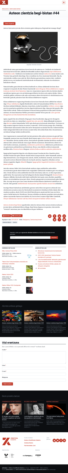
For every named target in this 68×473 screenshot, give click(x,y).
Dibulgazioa (5, 9)
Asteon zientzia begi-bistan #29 (34, 323)
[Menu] (63, 2)
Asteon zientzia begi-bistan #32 (11, 323)
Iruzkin (4, 349)
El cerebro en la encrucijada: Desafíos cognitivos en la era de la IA (11, 418)
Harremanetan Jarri (29, 445)
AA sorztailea (42, 268)
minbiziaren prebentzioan (36, 145)
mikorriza (47, 74)
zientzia (15, 222)
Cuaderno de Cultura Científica (11, 401)
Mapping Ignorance (52, 401)
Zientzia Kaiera (18, 149)
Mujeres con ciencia (30, 401)
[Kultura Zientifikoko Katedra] (9, 456)
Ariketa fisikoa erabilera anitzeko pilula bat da (45, 149)
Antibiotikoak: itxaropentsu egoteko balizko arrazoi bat (36, 183)
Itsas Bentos (59, 104)
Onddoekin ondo (9, 74)
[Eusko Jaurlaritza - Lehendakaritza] (38, 456)
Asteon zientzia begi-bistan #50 (56, 323)
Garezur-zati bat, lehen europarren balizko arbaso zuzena (36, 198)
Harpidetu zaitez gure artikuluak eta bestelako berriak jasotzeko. (32, 233)
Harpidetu (54, 237)
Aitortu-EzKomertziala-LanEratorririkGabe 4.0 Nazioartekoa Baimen (31, 469)
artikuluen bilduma (7, 222)
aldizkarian (55, 71)
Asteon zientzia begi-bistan (12, 205)
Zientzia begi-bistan (14, 9)
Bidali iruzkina (7, 384)
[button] (49, 216)
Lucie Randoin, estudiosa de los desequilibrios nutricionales (34, 417)
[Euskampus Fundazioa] (28, 456)
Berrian (9, 123)
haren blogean (40, 89)
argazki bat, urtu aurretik (34, 121)
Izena (4, 365)
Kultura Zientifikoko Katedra (32, 440)
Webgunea (5, 377)
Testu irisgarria (9, 23)
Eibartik (23, 162)
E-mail (4, 371)
